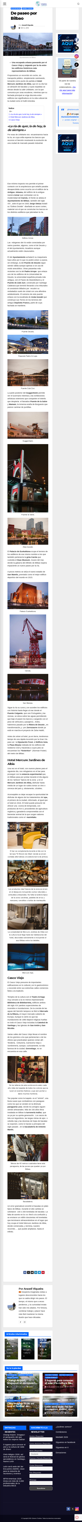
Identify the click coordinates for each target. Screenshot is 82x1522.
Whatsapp (32, 1480)
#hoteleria (73, 117)
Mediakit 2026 (62, 1437)
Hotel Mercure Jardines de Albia (22, 117)
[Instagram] (24, 1322)
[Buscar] (78, 4)
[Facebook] (20, 1322)
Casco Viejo (15, 120)
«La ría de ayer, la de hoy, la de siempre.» (26, 114)
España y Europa (27, 8)
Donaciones (61, 1453)
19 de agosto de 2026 (55, 1413)
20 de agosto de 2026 (17, 1410)
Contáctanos (61, 1432)
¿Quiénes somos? (64, 1427)
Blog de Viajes (15, 8)
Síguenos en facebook (65, 1442)
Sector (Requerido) (35, 1450)
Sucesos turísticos (14, 1400)
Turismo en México (51, 1377)
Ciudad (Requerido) (36, 1465)
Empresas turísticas (25, 1375)
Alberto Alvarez (43, 1354)
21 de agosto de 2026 (17, 1387)
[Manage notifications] (77, 1517)
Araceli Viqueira (27, 25)
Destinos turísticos (66, 1375)
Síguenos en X (62, 1447)
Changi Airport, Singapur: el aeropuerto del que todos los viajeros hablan (14, 1437)
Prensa (69, 1413)
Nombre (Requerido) (36, 1436)
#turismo (65, 117)
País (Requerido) (35, 1472)
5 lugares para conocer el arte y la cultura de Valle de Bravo (59, 1383)
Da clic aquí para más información (67, 90)
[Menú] (5, 3)
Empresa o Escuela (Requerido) (40, 1458)
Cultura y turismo (51, 1375)
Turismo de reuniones (67, 1404)
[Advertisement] (27, 164)
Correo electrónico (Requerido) (40, 1443)
